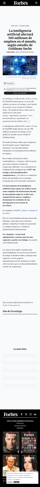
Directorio (20, 423)
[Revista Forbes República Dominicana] (29, 442)
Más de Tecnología (12, 311)
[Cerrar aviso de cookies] (37, 473)
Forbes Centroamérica (11, 305)
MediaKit (20, 428)
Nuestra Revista (20, 426)
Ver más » (10, 482)
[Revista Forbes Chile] (11, 442)
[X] (26, 414)
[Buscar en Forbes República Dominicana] (36, 3)
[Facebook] (21, 414)
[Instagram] (30, 414)
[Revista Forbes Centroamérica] (11, 465)
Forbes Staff (10, 52)
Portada (14, 26)
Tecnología (24, 26)
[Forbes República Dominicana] (21, 3)
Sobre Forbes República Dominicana (20, 421)
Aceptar (16, 482)
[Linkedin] (35, 414)
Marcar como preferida (20, 93)
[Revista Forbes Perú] (29, 465)
